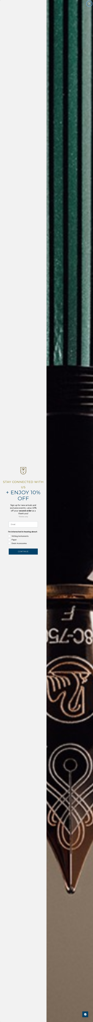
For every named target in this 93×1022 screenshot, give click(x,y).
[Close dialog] (89, 3)
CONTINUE (23, 551)
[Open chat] (85, 1014)
